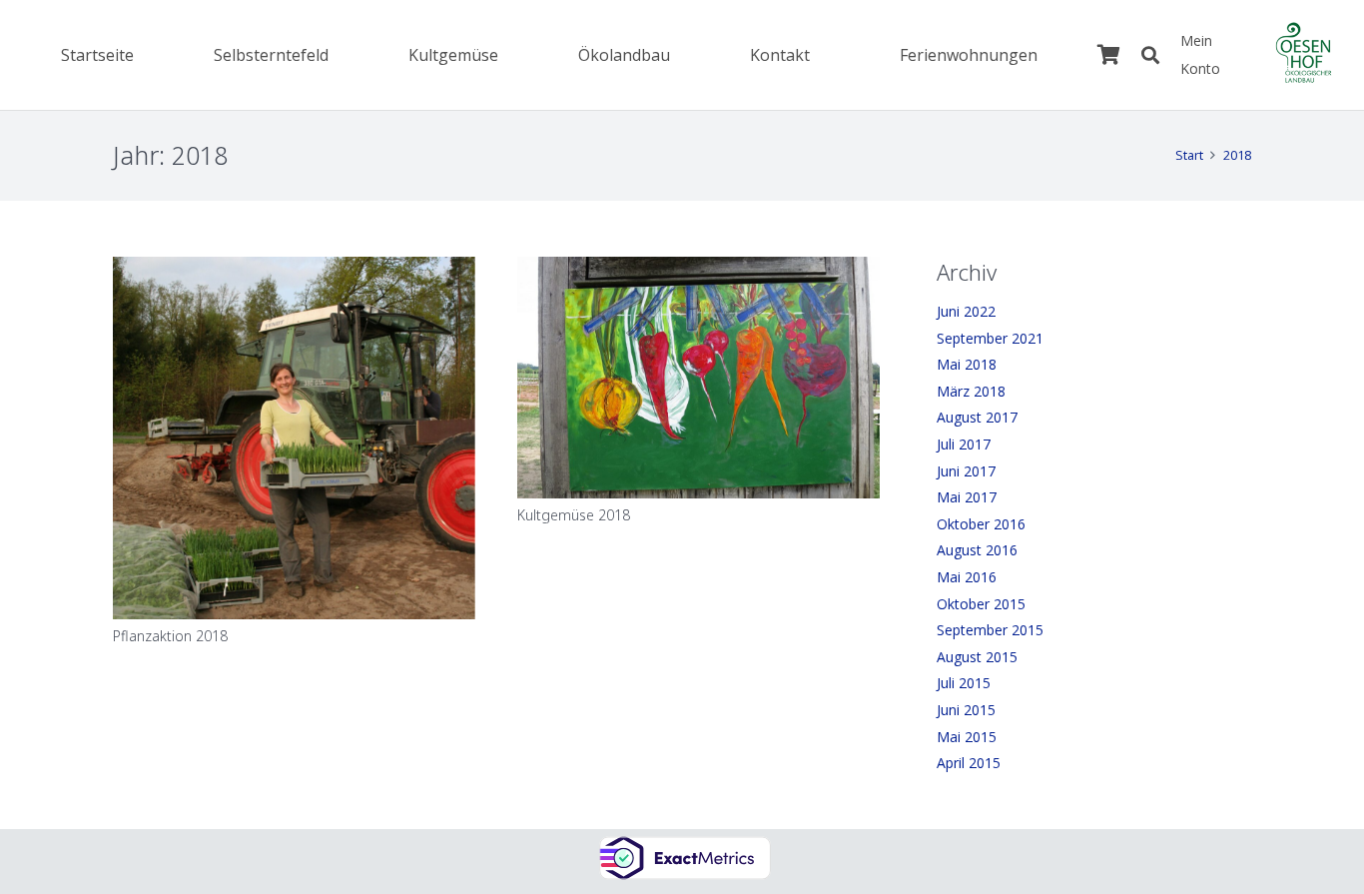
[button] (508, 55)
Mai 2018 (967, 364)
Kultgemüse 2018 (573, 514)
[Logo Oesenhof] (1303, 55)
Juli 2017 (964, 444)
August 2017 (977, 417)
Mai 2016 (967, 576)
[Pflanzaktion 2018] (294, 438)
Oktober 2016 (981, 523)
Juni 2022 (966, 311)
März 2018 (971, 391)
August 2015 (977, 656)
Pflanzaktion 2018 (170, 635)
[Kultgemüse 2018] (698, 377)
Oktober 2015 (981, 603)
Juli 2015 (964, 682)
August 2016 (977, 549)
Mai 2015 (967, 736)
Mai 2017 (967, 496)
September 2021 (990, 338)
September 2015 (990, 629)
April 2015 (969, 762)
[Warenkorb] (1108, 55)
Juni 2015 (966, 709)
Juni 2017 (966, 470)
